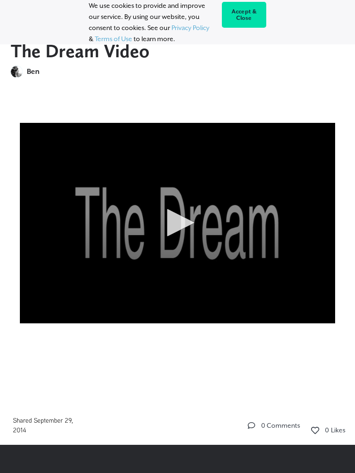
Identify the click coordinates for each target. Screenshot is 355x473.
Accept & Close (244, 14)
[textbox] (177, 218)
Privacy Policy (190, 27)
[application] (178, 223)
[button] (177, 222)
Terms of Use (113, 38)
